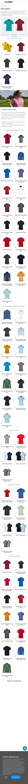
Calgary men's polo (7, 70)
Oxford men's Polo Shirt (7, 267)
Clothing (4, 5)
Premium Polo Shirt (21, 70)
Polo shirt (7, 54)
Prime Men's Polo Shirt (7, 198)
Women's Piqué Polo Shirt (21, 374)
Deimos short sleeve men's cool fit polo (7, 501)
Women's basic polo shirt (20, 357)
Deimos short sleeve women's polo (20, 573)
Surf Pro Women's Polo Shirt (7, 409)
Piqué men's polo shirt (7, 180)
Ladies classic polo (7, 463)
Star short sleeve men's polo (21, 501)
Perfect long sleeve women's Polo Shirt (7, 323)
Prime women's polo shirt (7, 357)
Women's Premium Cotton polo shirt (7, 340)
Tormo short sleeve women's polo (21, 447)
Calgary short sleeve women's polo (7, 87)
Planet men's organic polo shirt (21, 181)
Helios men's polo (21, 54)
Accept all (16, 777)
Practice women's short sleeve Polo (21, 409)
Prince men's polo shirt (21, 198)
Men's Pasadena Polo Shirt (21, 147)
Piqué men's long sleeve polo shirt (21, 164)
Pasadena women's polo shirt (21, 323)
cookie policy (14, 774)
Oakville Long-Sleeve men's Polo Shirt (7, 285)
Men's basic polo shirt (21, 215)
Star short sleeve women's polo (21, 518)
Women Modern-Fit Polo (7, 374)
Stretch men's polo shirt (7, 216)
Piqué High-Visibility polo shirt (21, 285)
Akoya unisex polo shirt (7, 302)
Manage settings (6, 777)
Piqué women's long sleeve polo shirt (20, 340)
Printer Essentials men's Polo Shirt (7, 164)
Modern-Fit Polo (7, 249)
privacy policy (16, 773)
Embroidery (14, 34)
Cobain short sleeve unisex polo (7, 480)
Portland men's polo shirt (7, 233)
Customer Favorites (5, 34)
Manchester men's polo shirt (21, 267)
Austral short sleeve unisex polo (7, 518)
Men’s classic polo (21, 463)
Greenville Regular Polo (21, 250)
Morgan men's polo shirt (7, 147)
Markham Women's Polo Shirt (21, 392)
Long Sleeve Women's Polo (7, 392)
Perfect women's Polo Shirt (7, 447)
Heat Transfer (21, 34)
